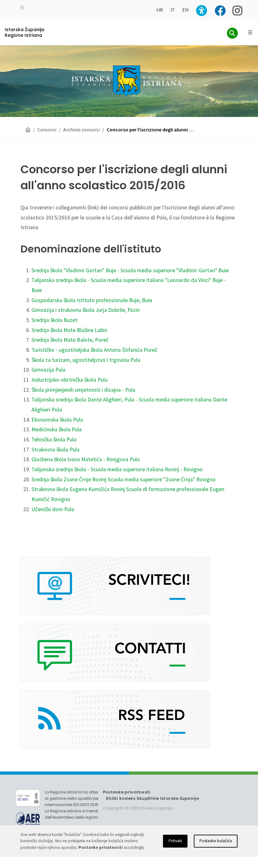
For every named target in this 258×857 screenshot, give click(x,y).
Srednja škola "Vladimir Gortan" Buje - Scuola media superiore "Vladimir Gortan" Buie (130, 270)
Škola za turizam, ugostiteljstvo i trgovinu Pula (85, 360)
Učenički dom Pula (52, 509)
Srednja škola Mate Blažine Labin (69, 330)
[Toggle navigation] (22, 7)
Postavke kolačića (215, 840)
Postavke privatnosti (126, 792)
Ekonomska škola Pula (57, 419)
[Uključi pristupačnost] (201, 10)
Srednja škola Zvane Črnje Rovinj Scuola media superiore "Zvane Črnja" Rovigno (123, 479)
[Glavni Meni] (250, 32)
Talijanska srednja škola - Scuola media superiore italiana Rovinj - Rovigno (117, 469)
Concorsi (46, 129)
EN (185, 10)
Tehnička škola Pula (53, 439)
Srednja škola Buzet (54, 320)
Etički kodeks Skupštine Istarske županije (152, 798)
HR (159, 10)
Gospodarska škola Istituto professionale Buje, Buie (91, 300)
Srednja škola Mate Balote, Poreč (70, 339)
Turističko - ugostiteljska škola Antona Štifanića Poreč (94, 349)
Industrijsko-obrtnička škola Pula (69, 379)
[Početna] (28, 130)
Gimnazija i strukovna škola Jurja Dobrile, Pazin (85, 310)
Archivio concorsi (81, 129)
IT (173, 10)
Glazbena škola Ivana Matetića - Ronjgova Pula (85, 459)
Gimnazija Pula (48, 369)
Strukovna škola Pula (55, 449)
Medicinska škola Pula (56, 429)
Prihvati (175, 840)
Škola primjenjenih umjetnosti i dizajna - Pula (83, 389)
